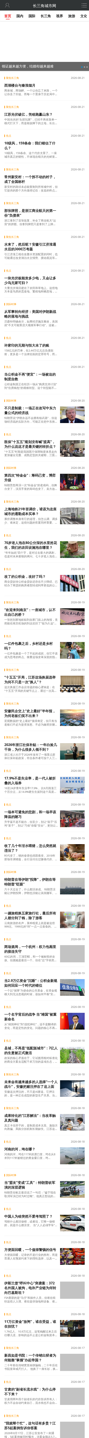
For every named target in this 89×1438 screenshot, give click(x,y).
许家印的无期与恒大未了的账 (26, 345)
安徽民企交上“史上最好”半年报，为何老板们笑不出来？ (30, 713)
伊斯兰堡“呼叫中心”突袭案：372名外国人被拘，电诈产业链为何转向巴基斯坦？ (30, 1288)
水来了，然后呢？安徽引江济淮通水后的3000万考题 (30, 246)
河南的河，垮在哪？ (19, 1148)
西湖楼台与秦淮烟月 (19, 85)
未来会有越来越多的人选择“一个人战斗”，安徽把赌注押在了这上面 (31, 1084)
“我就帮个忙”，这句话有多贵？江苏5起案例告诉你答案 (30, 1424)
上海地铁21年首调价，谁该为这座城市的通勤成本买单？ (30, 511)
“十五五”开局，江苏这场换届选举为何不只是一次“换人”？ (30, 679)
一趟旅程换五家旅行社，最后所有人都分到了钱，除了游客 (30, 915)
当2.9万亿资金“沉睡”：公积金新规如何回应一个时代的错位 (30, 982)
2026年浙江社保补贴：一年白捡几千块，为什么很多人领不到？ (30, 747)
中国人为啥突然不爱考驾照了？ (28, 1216)
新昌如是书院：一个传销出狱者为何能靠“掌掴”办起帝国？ (30, 1357)
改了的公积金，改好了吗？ (25, 576)
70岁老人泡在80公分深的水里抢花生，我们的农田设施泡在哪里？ (30, 545)
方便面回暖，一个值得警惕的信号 (30, 1249)
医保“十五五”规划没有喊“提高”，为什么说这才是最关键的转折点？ (30, 444)
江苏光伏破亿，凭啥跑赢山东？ (28, 114)
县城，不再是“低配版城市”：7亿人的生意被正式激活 (31, 1050)
